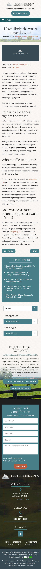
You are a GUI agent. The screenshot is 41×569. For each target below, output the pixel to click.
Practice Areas (30, 542)
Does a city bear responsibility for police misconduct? (21, 267)
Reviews (11, 545)
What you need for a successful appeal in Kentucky (19, 296)
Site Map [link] (23, 554)
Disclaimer (7, 458)
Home (7, 542)
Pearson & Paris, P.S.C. (20, 65)
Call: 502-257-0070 (20, 388)
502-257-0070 (22, 13)
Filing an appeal (16, 232)
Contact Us (30, 545)
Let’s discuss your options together (20, 381)
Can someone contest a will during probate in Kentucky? (18, 273)
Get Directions (20, 499)
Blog (20, 545)
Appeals (16, 67)
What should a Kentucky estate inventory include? (19, 280)
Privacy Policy (17, 458)
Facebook (20, 533)
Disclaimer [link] (15, 554)
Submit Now (20, 466)
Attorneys (17, 542)
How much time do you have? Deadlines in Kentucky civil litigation (18, 288)
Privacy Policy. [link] (32, 554)
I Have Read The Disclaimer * (15, 461)
